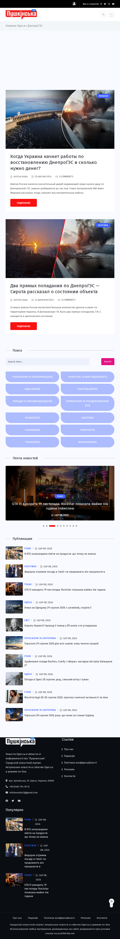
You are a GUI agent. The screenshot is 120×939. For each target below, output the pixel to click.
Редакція (69, 755)
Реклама (69, 769)
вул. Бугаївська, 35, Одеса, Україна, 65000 (31, 780)
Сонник (32, 430)
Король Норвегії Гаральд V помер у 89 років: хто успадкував (60, 625)
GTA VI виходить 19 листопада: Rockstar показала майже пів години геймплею (60, 506)
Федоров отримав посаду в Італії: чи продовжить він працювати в (64, 571)
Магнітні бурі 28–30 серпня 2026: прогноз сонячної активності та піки (66, 697)
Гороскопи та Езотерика (32, 376)
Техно (32, 442)
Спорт (87, 430)
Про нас (69, 749)
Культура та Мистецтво (87, 376)
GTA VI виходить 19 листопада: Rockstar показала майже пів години (64, 589)
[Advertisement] (60, 54)
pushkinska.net (66, 933)
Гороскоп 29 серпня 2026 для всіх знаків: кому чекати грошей (61, 643)
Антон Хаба (20, 176)
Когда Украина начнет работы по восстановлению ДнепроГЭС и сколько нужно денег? (53, 162)
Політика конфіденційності (80, 762)
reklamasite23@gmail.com (23, 792)
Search (108, 361)
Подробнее (23, 203)
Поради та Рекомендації (32, 401)
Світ (87, 417)
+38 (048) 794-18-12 (19, 786)
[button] (43, 526)
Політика (88, 389)
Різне (32, 417)
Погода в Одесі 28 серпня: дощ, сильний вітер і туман (56, 679)
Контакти (69, 776)
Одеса (32, 389)
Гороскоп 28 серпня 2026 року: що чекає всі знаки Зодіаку (59, 715)
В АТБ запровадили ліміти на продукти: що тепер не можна (60, 553)
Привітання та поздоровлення (87, 403)
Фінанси (87, 442)
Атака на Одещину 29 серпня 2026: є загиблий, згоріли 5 (57, 607)
